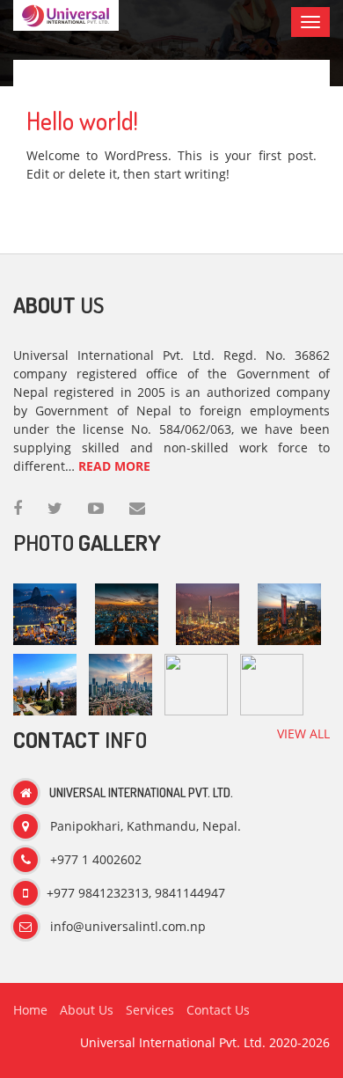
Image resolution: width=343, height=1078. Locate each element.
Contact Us (218, 1009)
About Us (86, 1009)
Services (150, 1009)
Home (30, 1009)
